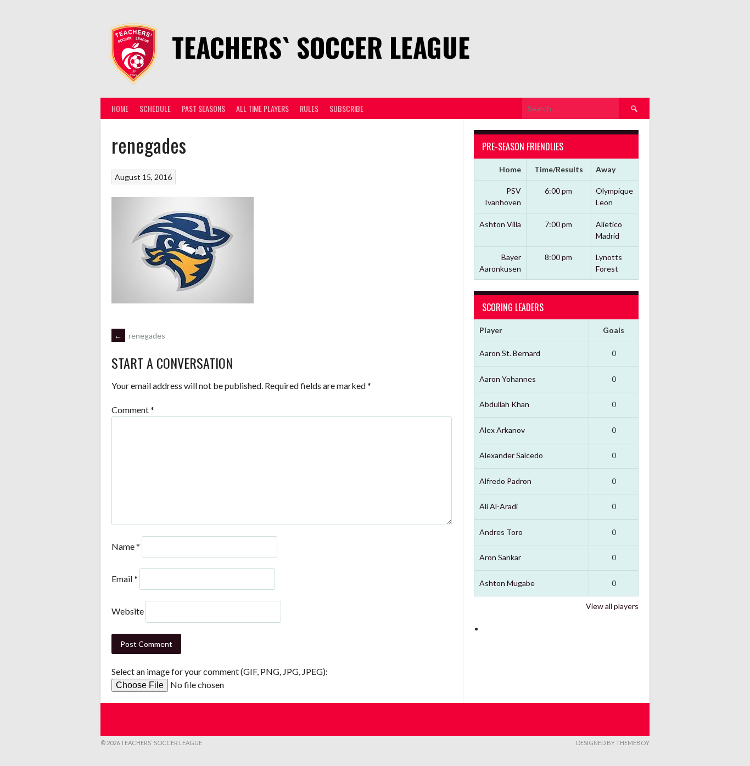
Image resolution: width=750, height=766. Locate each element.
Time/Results (558, 169)
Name (125, 546)
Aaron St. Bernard (509, 353)
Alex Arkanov (502, 430)
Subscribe (346, 108)
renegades (139, 335)
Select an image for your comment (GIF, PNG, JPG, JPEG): (219, 671)
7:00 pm (558, 224)
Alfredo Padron (505, 481)
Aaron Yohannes (507, 379)
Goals (613, 330)
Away (605, 169)
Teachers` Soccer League (321, 46)
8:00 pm (558, 257)
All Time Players (262, 108)
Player (490, 330)
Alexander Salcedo (511, 455)
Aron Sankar (500, 557)
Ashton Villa (500, 224)
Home (119, 108)
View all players (612, 606)
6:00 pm (558, 190)
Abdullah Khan (504, 404)
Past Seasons (203, 108)
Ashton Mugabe (507, 583)
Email (124, 578)
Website (127, 611)
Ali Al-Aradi (498, 506)
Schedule (155, 108)
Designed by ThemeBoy (613, 742)
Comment (132, 409)
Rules (309, 108)
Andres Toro (501, 532)
